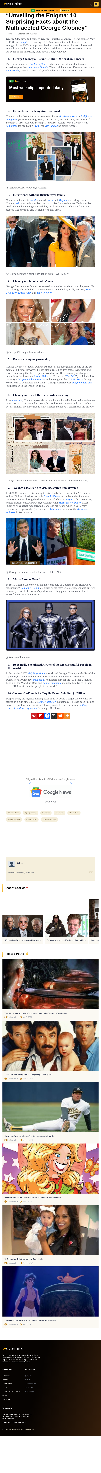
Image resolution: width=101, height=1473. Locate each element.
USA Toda (70, 708)
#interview (51, 848)
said (27, 212)
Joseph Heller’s (15, 395)
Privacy (28, 1413)
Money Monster (74, 733)
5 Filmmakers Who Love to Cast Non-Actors (23, 975)
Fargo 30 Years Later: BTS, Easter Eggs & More (66, 975)
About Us (29, 1425)
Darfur (10, 528)
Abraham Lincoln (53, 70)
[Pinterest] (34, 751)
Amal (36, 209)
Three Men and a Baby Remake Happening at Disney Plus (28, 1110)
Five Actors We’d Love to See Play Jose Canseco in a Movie (29, 1171)
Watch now (65, 10)
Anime (4, 1425)
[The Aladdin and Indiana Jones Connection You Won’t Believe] (50, 1326)
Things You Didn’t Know (11, 1429)
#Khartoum (65, 848)
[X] (54, 751)
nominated (47, 132)
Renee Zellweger (47, 305)
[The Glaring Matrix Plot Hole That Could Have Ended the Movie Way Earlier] (50, 1019)
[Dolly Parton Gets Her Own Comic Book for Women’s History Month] (50, 1204)
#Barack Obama (14, 848)
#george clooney (34, 848)
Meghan (71, 209)
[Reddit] (60, 751)
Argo (76, 132)
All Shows (6, 1437)
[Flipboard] (40, 751)
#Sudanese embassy (54, 854)
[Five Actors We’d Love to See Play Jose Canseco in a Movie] (50, 1142)
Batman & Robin (47, 616)
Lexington (42, 42)
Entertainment (8, 1421)
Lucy (38, 73)
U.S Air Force (70, 398)
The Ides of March (44, 67)
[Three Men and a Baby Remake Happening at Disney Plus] (50, 1081)
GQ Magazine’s (41, 702)
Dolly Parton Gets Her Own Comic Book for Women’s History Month (32, 1233)
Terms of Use (30, 1421)
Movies (5, 1417)
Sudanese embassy (69, 537)
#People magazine (15, 854)
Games (5, 1433)
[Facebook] (47, 751)
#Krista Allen (81, 848)
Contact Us (29, 1429)
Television (6, 1413)
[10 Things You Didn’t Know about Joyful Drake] (50, 1265)
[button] (96, 4)
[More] (67, 751)
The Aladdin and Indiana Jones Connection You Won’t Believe (30, 1355)
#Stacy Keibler (35, 854)
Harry (56, 209)
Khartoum (31, 537)
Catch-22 (47, 395)
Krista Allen (66, 305)
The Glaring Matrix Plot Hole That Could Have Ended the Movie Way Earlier (35, 1048)
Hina (10, 34)
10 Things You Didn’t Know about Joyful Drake (23, 1294)
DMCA (27, 1417)
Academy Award (78, 122)
